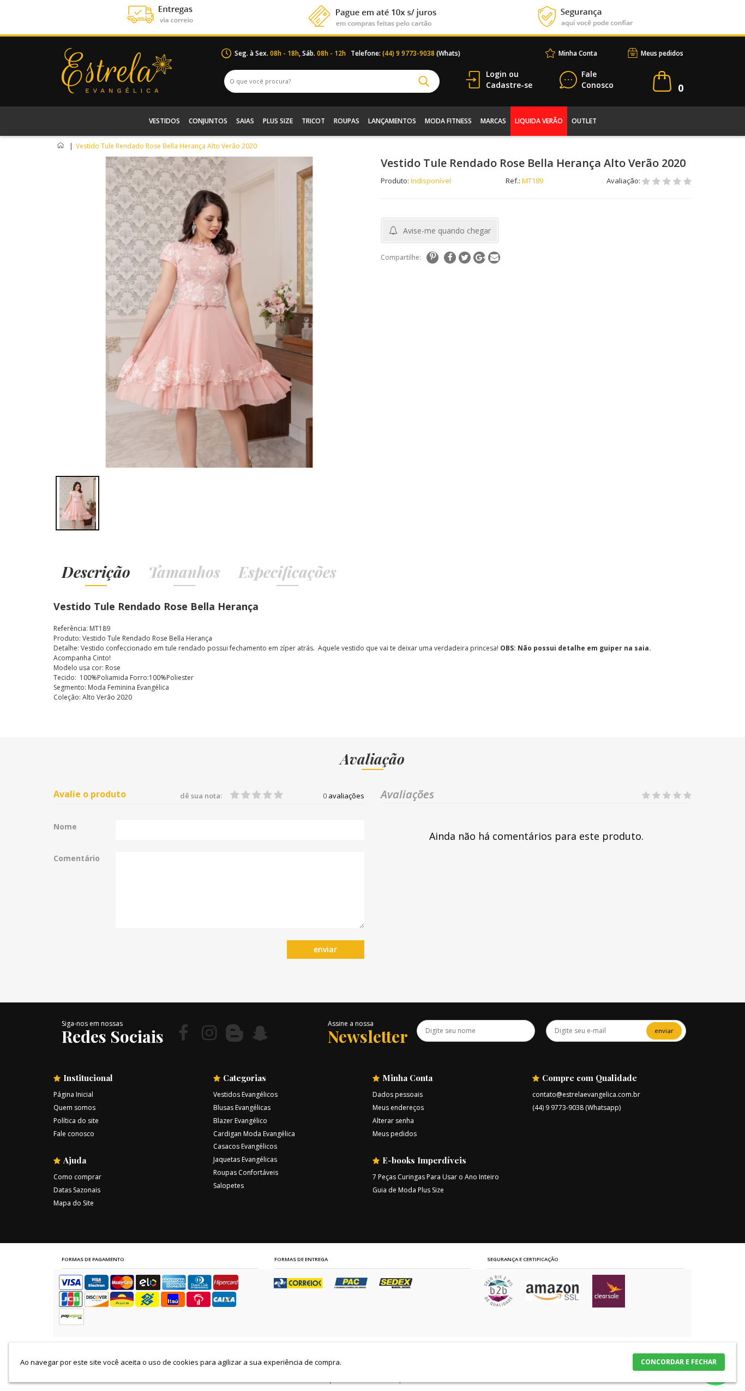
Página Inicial (73, 1094)
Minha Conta (577, 53)
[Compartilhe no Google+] (479, 258)
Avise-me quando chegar (447, 230)
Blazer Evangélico (240, 1120)
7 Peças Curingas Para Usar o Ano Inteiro (435, 1176)
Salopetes (228, 1185)
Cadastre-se (509, 85)
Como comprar (77, 1176)
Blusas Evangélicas (242, 1107)
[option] (77, 503)
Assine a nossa (351, 1023)
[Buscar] (423, 81)
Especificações (287, 572)
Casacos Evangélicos (245, 1146)
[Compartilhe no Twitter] (465, 258)
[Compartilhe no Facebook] (450, 258)
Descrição (96, 572)
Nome (65, 826)
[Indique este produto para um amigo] (494, 258)
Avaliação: (624, 181)
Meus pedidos (662, 53)
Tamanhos (184, 572)
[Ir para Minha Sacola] (662, 81)
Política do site (76, 1120)
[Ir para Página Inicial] (61, 146)
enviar (325, 949)
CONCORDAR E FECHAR (679, 1361)
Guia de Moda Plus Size (408, 1190)
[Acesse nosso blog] (234, 1033)
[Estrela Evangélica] (141, 70)
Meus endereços (398, 1107)
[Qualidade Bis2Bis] (498, 1304)
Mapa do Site (73, 1203)
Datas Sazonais (76, 1190)
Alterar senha (393, 1120)
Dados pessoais (397, 1094)
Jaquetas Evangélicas (245, 1159)
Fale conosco (73, 1133)
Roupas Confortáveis (245, 1172)
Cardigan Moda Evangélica (254, 1133)
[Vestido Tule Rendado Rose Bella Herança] (77, 503)
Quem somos (74, 1107)
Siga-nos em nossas (92, 1023)
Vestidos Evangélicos (245, 1094)
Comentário (76, 858)
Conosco (597, 80)
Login (496, 74)
